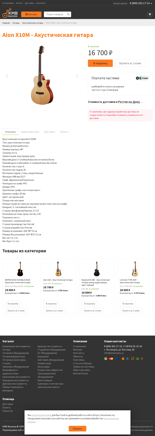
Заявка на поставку (83, 366)
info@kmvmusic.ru (114, 352)
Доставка (29, 3)
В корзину (100, 63)
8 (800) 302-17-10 (140, 3)
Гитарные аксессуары (14, 359)
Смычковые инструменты (16, 376)
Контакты (40, 3)
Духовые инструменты (14, 383)
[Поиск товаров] (68, 14)
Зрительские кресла (48, 386)
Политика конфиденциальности (135, 426)
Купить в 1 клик (130, 63)
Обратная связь (81, 369)
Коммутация (44, 363)
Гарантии (7, 410)
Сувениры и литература (50, 383)
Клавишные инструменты (16, 346)
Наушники (43, 356)
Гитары (6, 349)
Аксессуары (44, 366)
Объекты (78, 356)
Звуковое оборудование (15, 366)
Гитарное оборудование (15, 352)
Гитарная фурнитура (13, 356)
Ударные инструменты (50, 346)
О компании (8, 3)
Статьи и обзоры (82, 363)
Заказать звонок (120, 3)
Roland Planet (80, 373)
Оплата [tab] (64, 131)
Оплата (19, 3)
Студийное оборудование (52, 349)
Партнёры (78, 359)
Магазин (77, 349)
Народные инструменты (15, 380)
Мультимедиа (45, 380)
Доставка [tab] (49, 131)
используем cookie (41, 415)
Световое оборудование (51, 359)
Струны (6, 363)
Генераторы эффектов (50, 369)
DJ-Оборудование (47, 352)
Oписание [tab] (10, 131)
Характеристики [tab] (30, 131)
